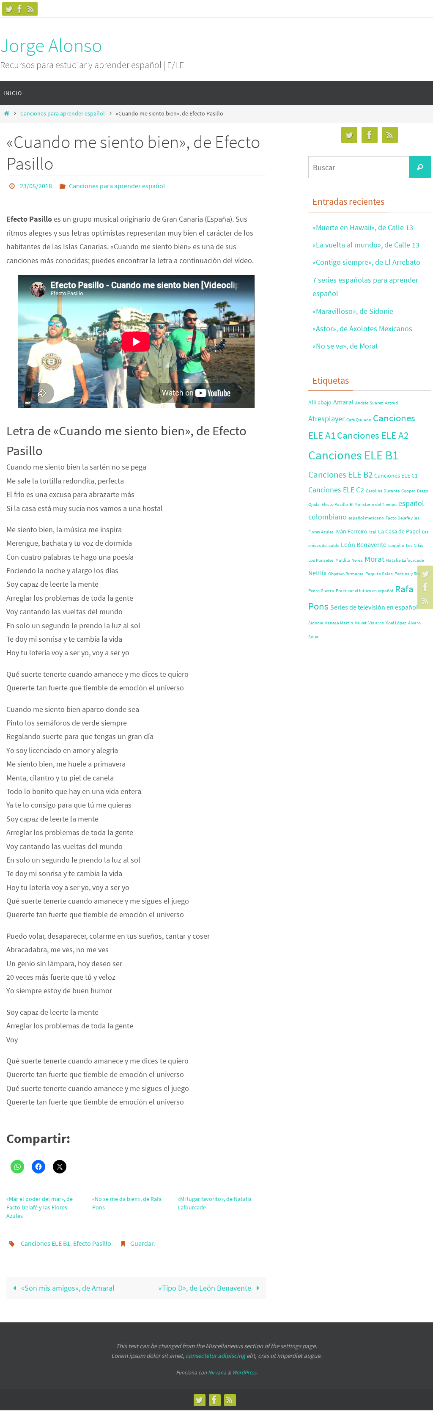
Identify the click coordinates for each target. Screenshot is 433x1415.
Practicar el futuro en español (364, 590)
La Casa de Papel (399, 531)
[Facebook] (20, 9)
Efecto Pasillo (92, 1240)
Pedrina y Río (407, 574)
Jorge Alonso (51, 45)
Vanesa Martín (339, 623)
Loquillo (396, 545)
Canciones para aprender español (62, 113)
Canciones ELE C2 (336, 490)
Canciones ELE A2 (372, 435)
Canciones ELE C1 (396, 475)
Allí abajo (320, 402)
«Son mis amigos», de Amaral (67, 1283)
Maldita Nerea (349, 560)
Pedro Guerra (321, 590)
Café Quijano (358, 420)
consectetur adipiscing (215, 1351)
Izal (372, 532)
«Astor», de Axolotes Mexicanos (362, 328)
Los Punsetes (321, 560)
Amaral (343, 402)
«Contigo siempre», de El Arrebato (366, 262)
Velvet (361, 623)
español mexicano (366, 518)
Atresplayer (326, 418)
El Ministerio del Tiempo (373, 504)
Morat (374, 559)
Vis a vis (376, 623)
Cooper (408, 491)
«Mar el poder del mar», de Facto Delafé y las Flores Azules (39, 1204)
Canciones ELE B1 (45, 1240)
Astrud (391, 403)
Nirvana (217, 1368)
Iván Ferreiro (351, 531)
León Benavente (363, 544)
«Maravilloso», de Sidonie (352, 311)
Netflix (317, 573)
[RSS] (31, 9)
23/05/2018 (36, 185)
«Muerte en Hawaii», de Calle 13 (362, 227)
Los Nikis (414, 545)
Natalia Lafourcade (405, 560)
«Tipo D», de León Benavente (206, 1283)
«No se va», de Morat (345, 346)
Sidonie (315, 623)
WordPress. (245, 1368)
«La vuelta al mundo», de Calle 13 (365, 245)
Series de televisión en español (374, 607)
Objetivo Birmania (346, 574)
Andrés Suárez (369, 403)
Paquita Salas (379, 574)
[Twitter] (9, 9)
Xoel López (396, 623)
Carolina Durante (383, 491)
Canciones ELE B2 (340, 474)
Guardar (142, 1240)
